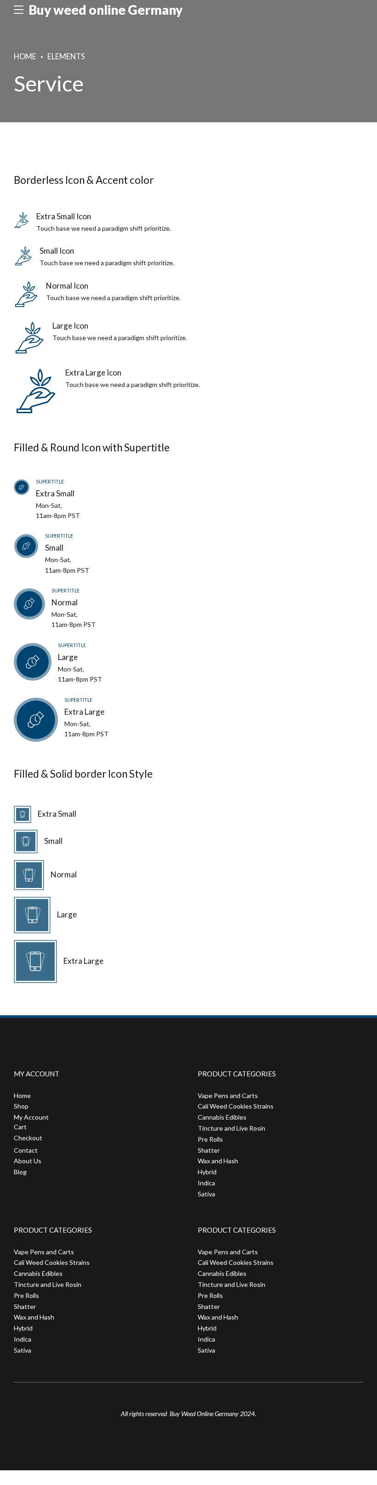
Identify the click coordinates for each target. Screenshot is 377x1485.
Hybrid (207, 1172)
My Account (31, 1117)
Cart (20, 1127)
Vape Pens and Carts (228, 1095)
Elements (66, 56)
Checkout (28, 1138)
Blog (20, 1172)
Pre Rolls (210, 1139)
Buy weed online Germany (106, 9)
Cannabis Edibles (222, 1117)
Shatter (209, 1150)
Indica (206, 1183)
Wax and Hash (218, 1161)
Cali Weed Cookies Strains (236, 1106)
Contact (26, 1150)
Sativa (206, 1194)
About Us (27, 1161)
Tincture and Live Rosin (231, 1128)
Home (25, 56)
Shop (21, 1106)
